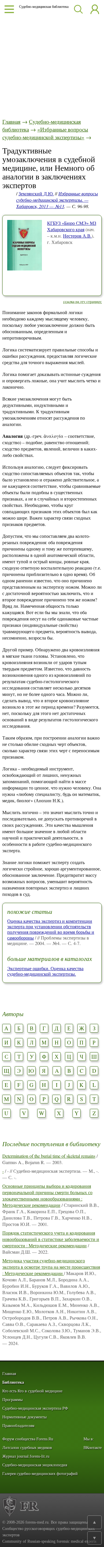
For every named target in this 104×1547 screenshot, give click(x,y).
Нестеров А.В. (77, 236)
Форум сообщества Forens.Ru (27, 1439)
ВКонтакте (92, 1448)
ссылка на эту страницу (82, 301)
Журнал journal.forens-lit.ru (25, 1456)
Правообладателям (18, 1426)
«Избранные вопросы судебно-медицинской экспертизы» (45, 133)
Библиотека (13, 1382)
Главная (11, 121)
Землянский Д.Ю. (36, 193)
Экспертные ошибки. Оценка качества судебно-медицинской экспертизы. (45, 971)
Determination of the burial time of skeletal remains (48, 1156)
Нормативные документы (24, 1417)
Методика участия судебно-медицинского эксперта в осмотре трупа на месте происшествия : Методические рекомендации (51, 1266)
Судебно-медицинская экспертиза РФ (35, 1408)
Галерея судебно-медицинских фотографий (40, 1474)
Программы (12, 1400)
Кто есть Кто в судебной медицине (32, 1391)
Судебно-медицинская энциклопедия (34, 1465)
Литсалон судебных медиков (27, 1448)
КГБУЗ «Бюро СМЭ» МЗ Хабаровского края (71, 226)
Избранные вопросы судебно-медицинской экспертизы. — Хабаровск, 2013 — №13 (57, 199)
